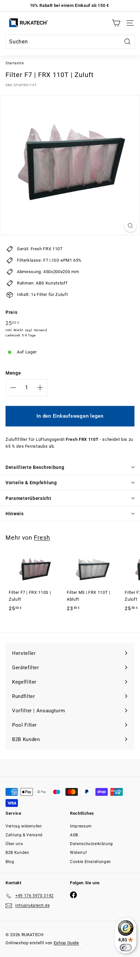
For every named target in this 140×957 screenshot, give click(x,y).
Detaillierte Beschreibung (35, 467)
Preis (11, 312)
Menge (13, 373)
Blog (10, 861)
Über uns (14, 843)
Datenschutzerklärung (91, 843)
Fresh (42, 537)
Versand (40, 330)
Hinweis (15, 513)
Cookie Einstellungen (90, 861)
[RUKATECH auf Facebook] (73, 894)
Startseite (15, 63)
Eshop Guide (66, 942)
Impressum (81, 826)
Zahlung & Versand (24, 835)
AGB (74, 835)
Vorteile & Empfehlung (31, 482)
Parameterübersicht (28, 498)
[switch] (126, 947)
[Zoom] (130, 226)
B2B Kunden (17, 852)
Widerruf (78, 852)
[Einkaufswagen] (116, 23)
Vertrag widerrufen (24, 826)
